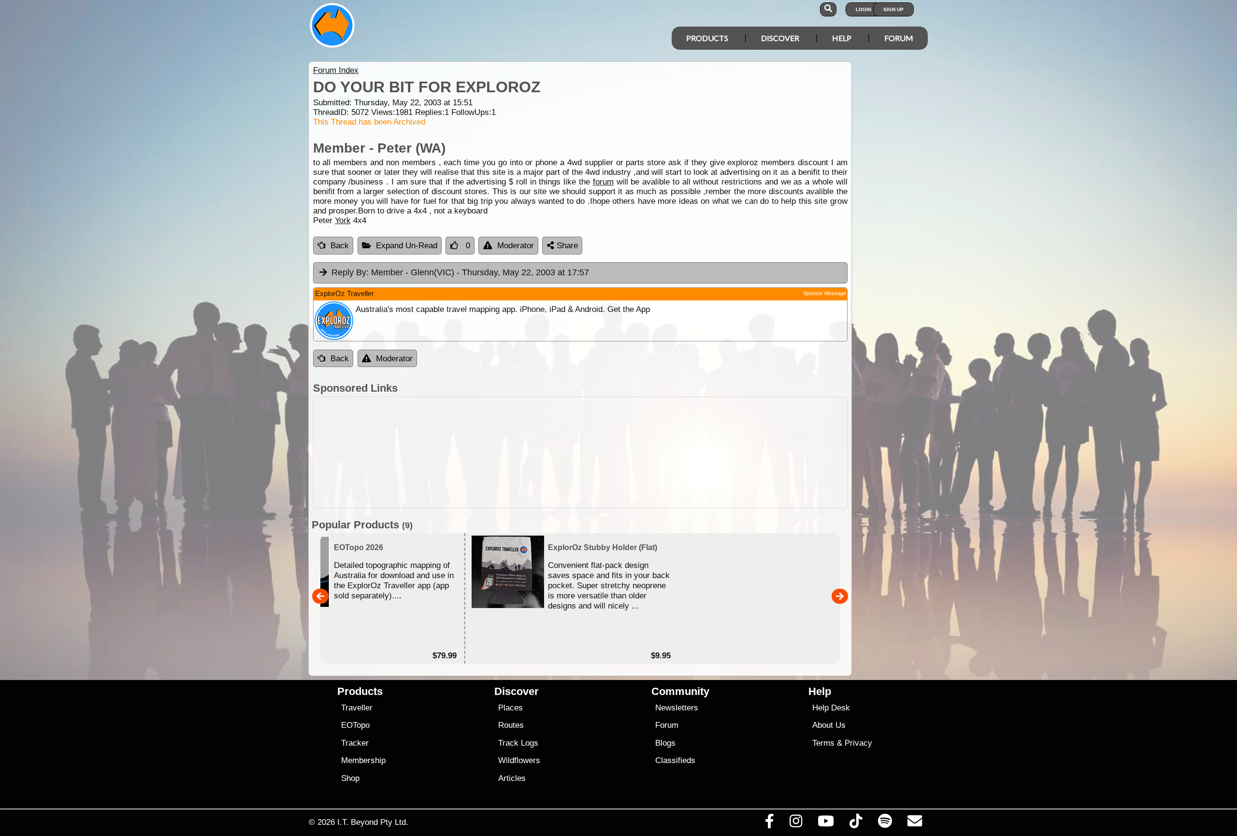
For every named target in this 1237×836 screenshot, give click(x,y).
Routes (511, 725)
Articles (512, 778)
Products (707, 38)
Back (340, 245)
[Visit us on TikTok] (856, 823)
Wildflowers (519, 760)
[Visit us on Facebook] (769, 823)
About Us (829, 725)
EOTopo (355, 725)
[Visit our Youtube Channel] (826, 823)
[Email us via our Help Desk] (914, 823)
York (343, 220)
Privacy (858, 743)
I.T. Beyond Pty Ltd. (372, 822)
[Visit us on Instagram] (795, 823)
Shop (350, 778)
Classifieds (675, 760)
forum (603, 181)
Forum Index (336, 70)
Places (510, 707)
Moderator (515, 245)
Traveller (357, 707)
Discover (780, 38)
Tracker (355, 743)
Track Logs (518, 743)
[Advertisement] (580, 452)
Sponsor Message (824, 293)
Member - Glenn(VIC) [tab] (460, 272)
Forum (898, 38)
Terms (823, 743)
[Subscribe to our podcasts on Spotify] (884, 823)
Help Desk (831, 707)
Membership (363, 760)
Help (841, 38)
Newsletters (676, 707)
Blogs (665, 743)
